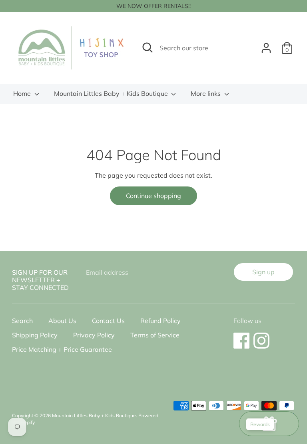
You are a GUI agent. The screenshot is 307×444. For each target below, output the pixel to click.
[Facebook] (241, 337)
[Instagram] (261, 337)
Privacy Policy (94, 335)
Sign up (263, 272)
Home (22, 93)
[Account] (266, 45)
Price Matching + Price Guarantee (62, 349)
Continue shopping (153, 196)
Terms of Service (154, 335)
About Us (62, 321)
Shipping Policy (35, 335)
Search (22, 321)
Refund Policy (160, 321)
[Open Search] (147, 48)
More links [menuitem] (206, 93)
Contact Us (108, 321)
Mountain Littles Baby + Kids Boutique (111, 93)
